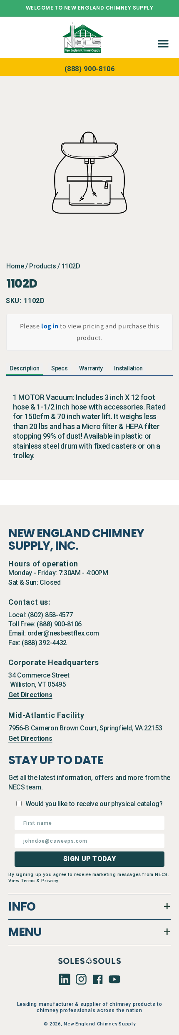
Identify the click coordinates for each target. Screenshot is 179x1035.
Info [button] (21, 906)
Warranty (90, 368)
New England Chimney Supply (99, 1024)
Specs (59, 368)
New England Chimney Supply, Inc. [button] (76, 539)
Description (25, 368)
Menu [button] (25, 932)
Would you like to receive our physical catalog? (94, 804)
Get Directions (30, 695)
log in (50, 326)
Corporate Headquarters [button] (53, 662)
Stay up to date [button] (55, 760)
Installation (128, 368)
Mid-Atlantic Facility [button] (46, 715)
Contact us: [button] (29, 602)
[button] (161, 37)
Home (15, 266)
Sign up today (89, 859)
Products (42, 266)
